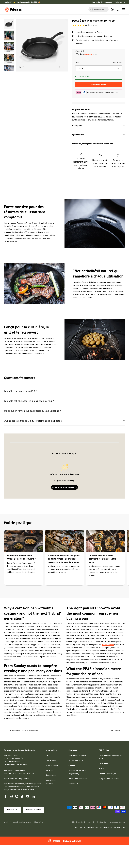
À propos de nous (76, 760)
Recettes (49, 770)
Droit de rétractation (100, 822)
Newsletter (73, 783)
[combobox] (98, 9)
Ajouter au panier (98, 84)
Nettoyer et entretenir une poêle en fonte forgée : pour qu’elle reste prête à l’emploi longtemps (63, 558)
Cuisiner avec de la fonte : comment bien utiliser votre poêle (102, 558)
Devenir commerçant (108, 773)
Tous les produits (119, 827)
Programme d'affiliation (109, 778)
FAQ (47, 755)
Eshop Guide (38, 822)
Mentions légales (106, 827)
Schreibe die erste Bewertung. (64, 487)
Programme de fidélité (78, 778)
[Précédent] (33, 591)
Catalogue (103, 763)
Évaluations (51, 775)
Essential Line (108, 644)
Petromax (13, 822)
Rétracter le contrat (33, 810)
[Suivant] (38, 591)
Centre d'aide (51, 760)
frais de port (88, 54)
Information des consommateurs (86, 827)
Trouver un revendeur (77, 755)
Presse (101, 768)
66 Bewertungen (91, 25)
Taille (77, 62)
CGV (73, 822)
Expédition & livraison (83, 822)
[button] (118, 9)
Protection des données (117, 822)
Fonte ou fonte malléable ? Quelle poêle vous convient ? (21, 557)
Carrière (72, 765)
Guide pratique (52, 765)
